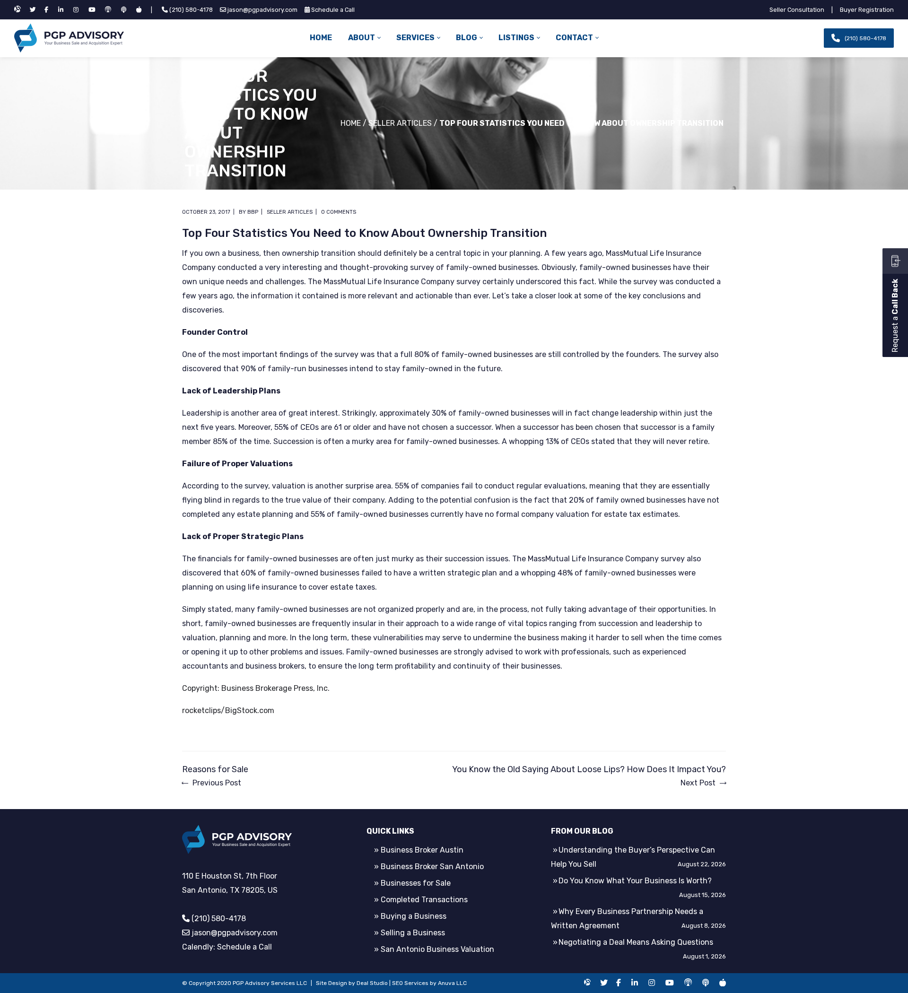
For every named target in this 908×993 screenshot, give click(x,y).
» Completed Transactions (421, 899)
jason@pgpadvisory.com (262, 9)
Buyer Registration (867, 9)
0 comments (338, 212)
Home (350, 123)
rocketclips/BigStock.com (228, 710)
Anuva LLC (452, 983)
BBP (252, 212)
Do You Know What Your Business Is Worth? (635, 880)
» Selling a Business (409, 932)
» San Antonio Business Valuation (434, 949)
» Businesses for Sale (412, 883)
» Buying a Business (410, 916)
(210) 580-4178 (191, 9)
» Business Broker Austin (418, 849)
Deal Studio (372, 983)
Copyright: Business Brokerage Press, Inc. (256, 688)
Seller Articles (400, 123)
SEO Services (410, 983)
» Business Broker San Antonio (429, 866)
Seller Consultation (796, 9)
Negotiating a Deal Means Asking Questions (636, 942)
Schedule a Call (333, 9)
